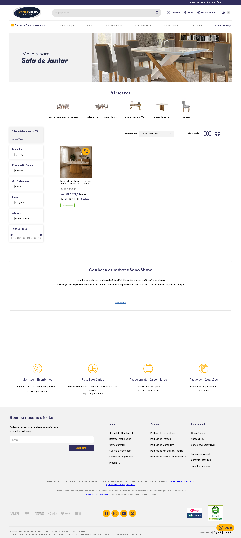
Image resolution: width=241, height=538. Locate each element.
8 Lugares (19, 202)
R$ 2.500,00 (33, 238)
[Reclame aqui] (218, 513)
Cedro (18, 186)
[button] (26, 131)
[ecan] (221, 533)
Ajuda (228, 527)
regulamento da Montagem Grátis (120, 485)
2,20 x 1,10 (20, 155)
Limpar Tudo (17, 139)
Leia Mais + (120, 302)
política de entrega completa (178, 481)
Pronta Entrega (22, 218)
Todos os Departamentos (29, 25)
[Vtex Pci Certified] (197, 513)
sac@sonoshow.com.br (130, 534)
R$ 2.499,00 (18, 238)
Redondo (19, 171)
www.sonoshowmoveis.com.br (98, 494)
